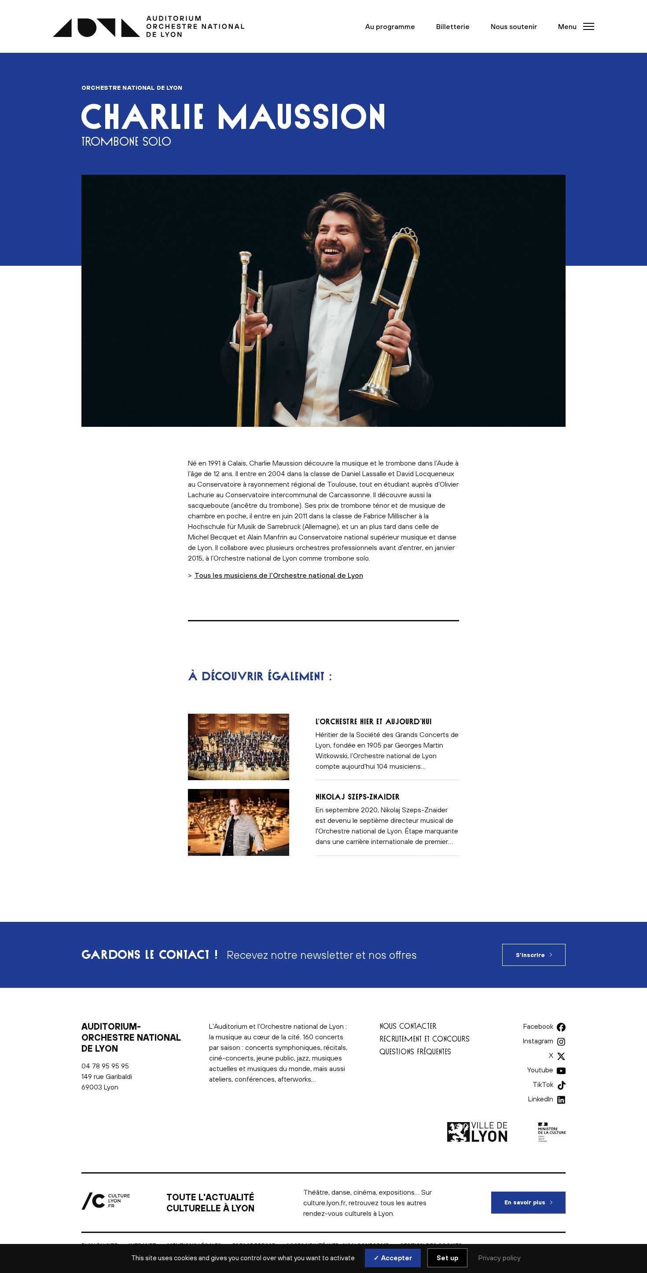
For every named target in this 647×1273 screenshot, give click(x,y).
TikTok (543, 1084)
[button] (573, 26)
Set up (447, 1258)
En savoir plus (535, 1202)
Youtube (540, 1070)
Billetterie (453, 26)
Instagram (538, 1041)
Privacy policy (499, 1258)
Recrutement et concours (424, 1038)
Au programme (390, 26)
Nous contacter (408, 1026)
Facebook (538, 1026)
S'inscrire (530, 955)
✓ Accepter (393, 1258)
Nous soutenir (514, 26)
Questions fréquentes (415, 1051)
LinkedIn (540, 1099)
